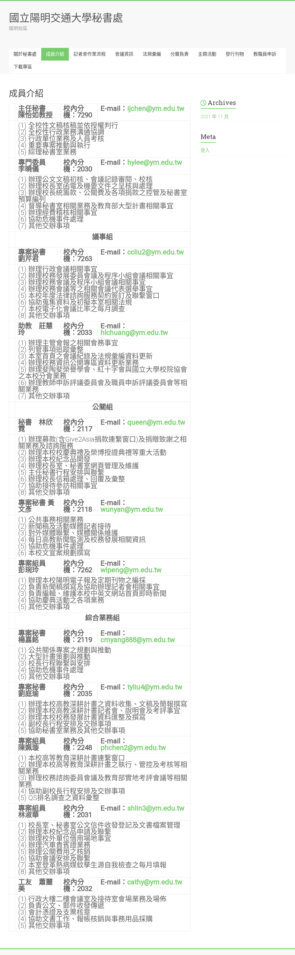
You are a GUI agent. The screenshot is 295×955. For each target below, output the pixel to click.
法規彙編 (152, 54)
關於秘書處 (25, 54)
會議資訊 (124, 54)
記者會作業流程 (89, 54)
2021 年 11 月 (215, 116)
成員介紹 (55, 54)
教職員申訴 (264, 54)
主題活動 (207, 54)
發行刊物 (235, 54)
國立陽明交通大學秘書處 (66, 18)
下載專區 (23, 67)
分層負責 (179, 54)
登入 (205, 150)
